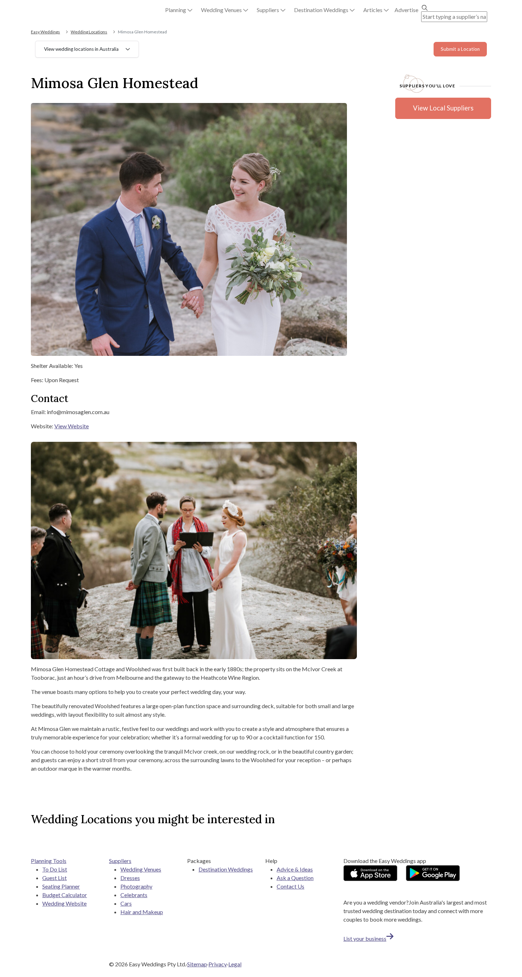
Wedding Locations (89, 31)
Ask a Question (295, 877)
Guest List (54, 877)
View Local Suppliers (443, 108)
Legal (234, 964)
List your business (364, 938)
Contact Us (290, 886)
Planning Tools (48, 860)
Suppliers (120, 860)
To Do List (54, 869)
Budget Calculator (64, 894)
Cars (126, 903)
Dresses (130, 877)
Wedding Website (64, 903)
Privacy (217, 964)
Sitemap (197, 964)
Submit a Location (460, 49)
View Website (71, 426)
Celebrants (133, 894)
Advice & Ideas (295, 869)
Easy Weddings (45, 31)
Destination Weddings (226, 869)
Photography (136, 886)
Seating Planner (61, 886)
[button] (178, 10)
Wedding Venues (140, 869)
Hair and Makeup (141, 911)
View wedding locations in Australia (81, 49)
